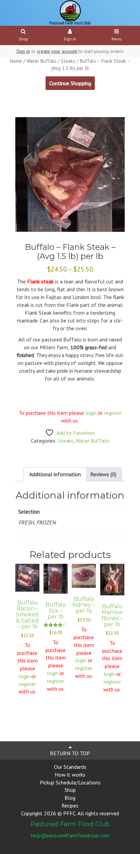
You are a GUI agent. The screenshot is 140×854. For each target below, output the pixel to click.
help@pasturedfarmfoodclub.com (70, 835)
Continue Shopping (70, 83)
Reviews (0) (103, 474)
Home (16, 61)
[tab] (55, 474)
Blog (70, 797)
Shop (23, 38)
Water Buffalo (41, 61)
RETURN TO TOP (70, 753)
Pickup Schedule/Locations (70, 782)
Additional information (55, 474)
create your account (57, 51)
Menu (116, 38)
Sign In (70, 38)
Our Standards (70, 766)
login (91, 412)
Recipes (70, 805)
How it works (70, 774)
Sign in (23, 51)
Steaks (68, 61)
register (112, 412)
